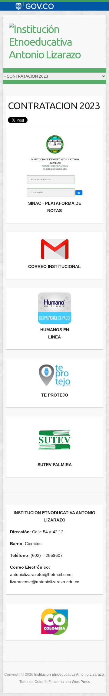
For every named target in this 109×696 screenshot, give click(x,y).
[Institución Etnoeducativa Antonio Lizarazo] (51, 42)
